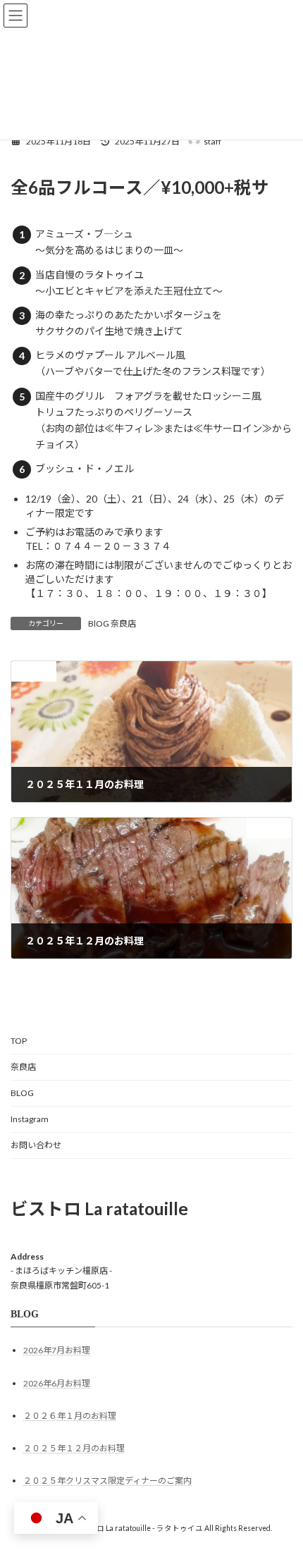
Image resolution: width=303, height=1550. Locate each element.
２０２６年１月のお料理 (69, 1415)
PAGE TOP (281, 1489)
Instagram (30, 1119)
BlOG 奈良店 (112, 623)
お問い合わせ (36, 1145)
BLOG (22, 1093)
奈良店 (23, 1067)
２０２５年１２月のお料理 (74, 1448)
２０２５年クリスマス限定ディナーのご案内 (107, 1480)
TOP (19, 1040)
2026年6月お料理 (56, 1383)
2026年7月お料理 (56, 1351)
